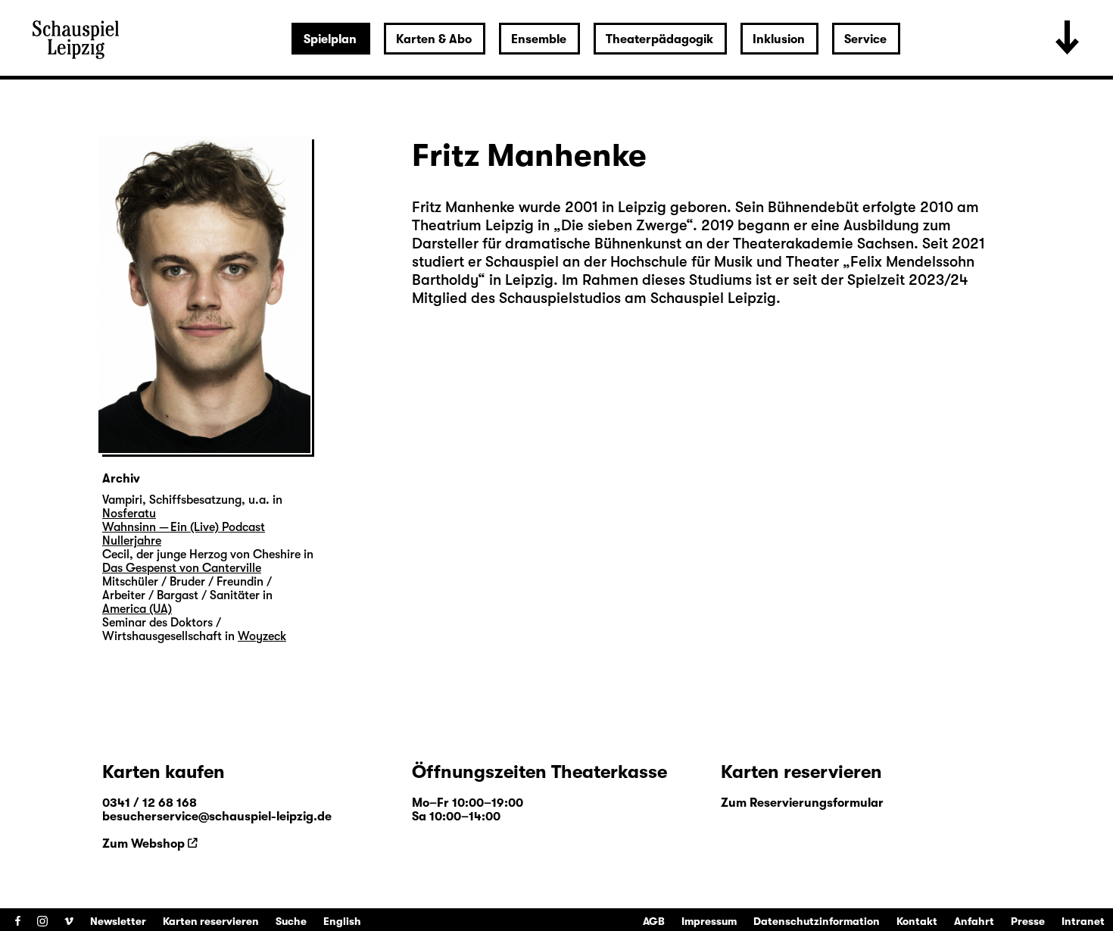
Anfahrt (974, 921)
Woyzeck (262, 636)
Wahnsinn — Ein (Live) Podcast (183, 527)
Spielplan (330, 39)
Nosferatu (129, 513)
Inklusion (779, 39)
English (342, 921)
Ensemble (538, 39)
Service (865, 39)
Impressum (709, 921)
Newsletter (118, 921)
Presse (1028, 921)
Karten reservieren (211, 921)
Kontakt (916, 921)
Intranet (1083, 921)
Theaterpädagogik (659, 39)
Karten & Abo (434, 39)
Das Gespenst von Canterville (181, 568)
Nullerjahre (131, 541)
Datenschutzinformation (816, 921)
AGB (654, 921)
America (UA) (137, 609)
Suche (291, 921)
